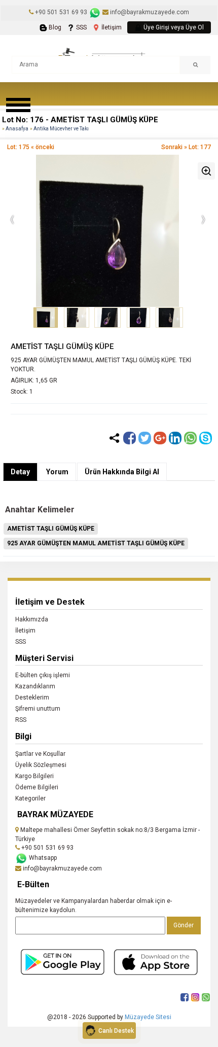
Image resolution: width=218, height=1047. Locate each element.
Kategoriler (30, 798)
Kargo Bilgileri (34, 776)
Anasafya (17, 128)
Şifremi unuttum (37, 708)
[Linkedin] (175, 438)
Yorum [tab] (57, 472)
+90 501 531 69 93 (61, 12)
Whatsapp (42, 857)
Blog (54, 27)
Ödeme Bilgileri (36, 787)
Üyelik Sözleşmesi (40, 765)
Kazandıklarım (35, 686)
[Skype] (205, 438)
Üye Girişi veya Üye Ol (173, 27)
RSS (20, 719)
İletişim (111, 27)
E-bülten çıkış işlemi (42, 675)
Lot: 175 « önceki (30, 147)
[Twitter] (145, 438)
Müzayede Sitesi (148, 1017)
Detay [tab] (20, 472)
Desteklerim (32, 697)
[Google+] (160, 438)
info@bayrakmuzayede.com (148, 12)
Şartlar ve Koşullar (40, 753)
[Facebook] (129, 438)
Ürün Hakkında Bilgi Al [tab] (122, 472)
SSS (81, 27)
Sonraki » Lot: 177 (186, 147)
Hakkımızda (31, 619)
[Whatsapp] (190, 438)
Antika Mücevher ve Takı (61, 128)
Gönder (183, 925)
